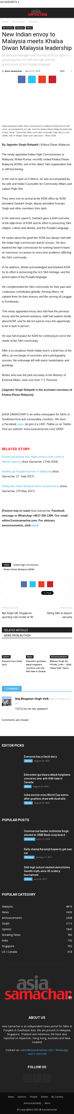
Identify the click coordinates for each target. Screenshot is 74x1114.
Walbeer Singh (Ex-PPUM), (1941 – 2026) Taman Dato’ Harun (60, 664)
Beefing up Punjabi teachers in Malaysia (27, 471)
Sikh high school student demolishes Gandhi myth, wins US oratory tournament (47, 871)
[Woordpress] (37, 1078)
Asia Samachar (13, 71)
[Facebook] (27, 1078)
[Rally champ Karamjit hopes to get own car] (11, 854)
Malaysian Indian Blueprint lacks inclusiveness (31, 486)
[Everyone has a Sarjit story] (13, 650)
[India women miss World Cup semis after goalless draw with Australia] (11, 799)
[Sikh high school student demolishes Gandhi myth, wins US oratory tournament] (11, 872)
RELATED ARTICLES (16, 630)
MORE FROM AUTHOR (17, 635)
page (20, 424)
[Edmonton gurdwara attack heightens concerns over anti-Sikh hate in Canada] (37, 650)
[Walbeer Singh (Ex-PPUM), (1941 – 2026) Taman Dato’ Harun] (61, 650)
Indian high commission (26, 564)
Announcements (59, 656)
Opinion (6, 929)
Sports (6, 656)
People (33, 1096)
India (5, 940)
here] (34, 525)
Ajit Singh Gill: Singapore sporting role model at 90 (17, 615)
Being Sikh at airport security (59, 615)
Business (29, 839)
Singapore (8, 946)
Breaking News (11, 935)
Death (5, 923)
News (29, 27)
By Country (8, 27)
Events (28, 879)
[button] (68, 13)
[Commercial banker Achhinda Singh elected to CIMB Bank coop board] (11, 835)
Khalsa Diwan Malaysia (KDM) (19, 569)
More (47, 1103)
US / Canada (9, 952)
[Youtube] (46, 1078)
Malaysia (20, 27)
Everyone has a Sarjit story (40, 756)
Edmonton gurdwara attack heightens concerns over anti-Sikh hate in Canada (47, 778)
